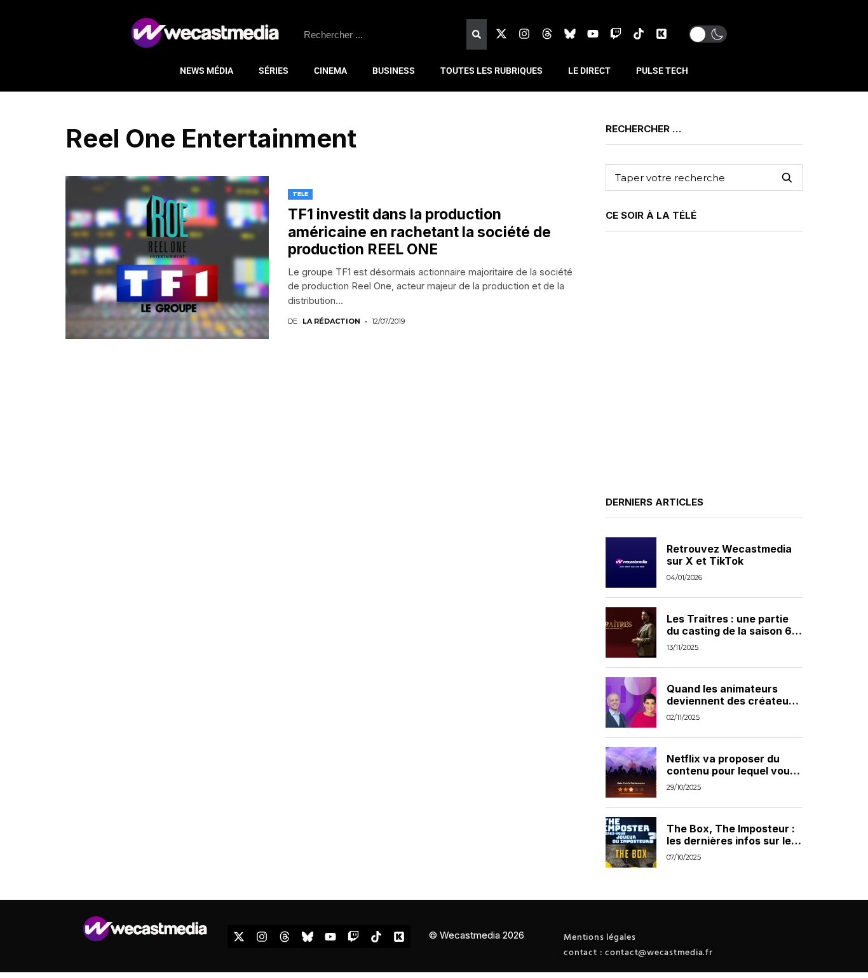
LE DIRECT (589, 70)
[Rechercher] (476, 34)
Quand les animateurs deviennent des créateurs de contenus (733, 700)
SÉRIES (273, 70)
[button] (708, 34)
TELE (300, 193)
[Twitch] (615, 33)
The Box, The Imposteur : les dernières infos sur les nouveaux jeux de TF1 (732, 840)
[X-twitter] (501, 33)
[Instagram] (524, 33)
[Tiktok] (638, 33)
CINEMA (330, 70)
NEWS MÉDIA (206, 70)
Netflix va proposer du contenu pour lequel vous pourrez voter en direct (731, 770)
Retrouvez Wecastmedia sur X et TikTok (729, 554)
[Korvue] (661, 33)
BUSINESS (393, 70)
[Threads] (547, 33)
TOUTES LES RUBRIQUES (491, 70)
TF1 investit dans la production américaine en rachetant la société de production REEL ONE (419, 231)
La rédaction (331, 321)
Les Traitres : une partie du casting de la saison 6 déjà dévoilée (729, 630)
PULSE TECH (662, 70)
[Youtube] (592, 33)
